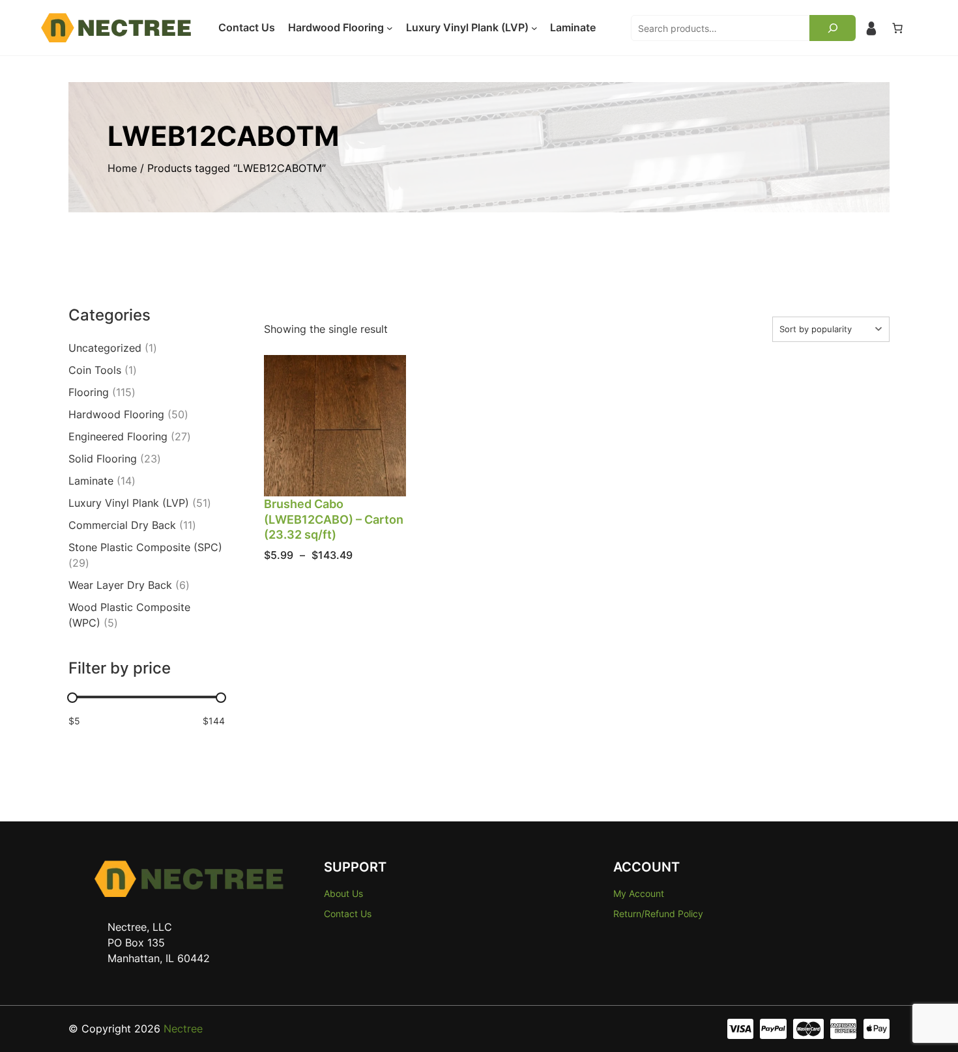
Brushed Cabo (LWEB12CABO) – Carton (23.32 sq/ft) (333, 519)
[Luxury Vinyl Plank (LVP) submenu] (534, 28)
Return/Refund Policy (658, 913)
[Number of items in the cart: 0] (897, 28)
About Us (343, 893)
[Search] (832, 28)
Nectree (183, 1028)
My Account (638, 893)
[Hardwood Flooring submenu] (389, 28)
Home (122, 168)
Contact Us (347, 913)
